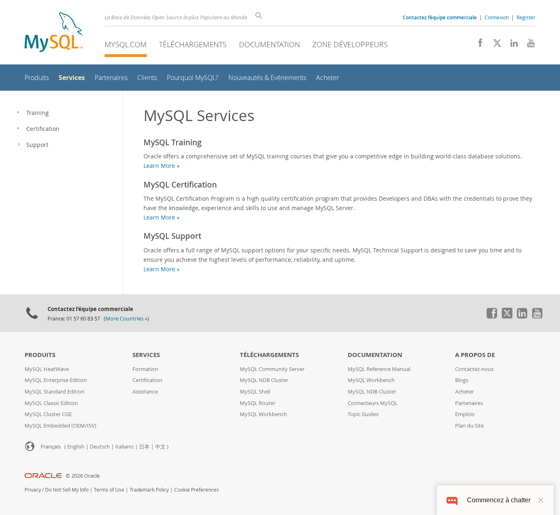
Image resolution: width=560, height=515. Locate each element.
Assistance (145, 391)
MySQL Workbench (263, 414)
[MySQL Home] (53, 33)
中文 (160, 446)
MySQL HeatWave (47, 369)
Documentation (269, 44)
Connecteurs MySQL (373, 403)
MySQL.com (126, 44)
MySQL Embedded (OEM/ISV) (60, 425)
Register (526, 17)
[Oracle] (43, 475)
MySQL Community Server (272, 369)
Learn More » (161, 165)
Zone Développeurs (350, 44)
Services (146, 354)
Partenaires (469, 403)
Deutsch (100, 446)
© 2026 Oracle (83, 475)
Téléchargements (193, 44)
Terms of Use (109, 490)
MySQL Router (257, 403)
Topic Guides (363, 414)
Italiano (124, 446)
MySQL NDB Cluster (264, 380)
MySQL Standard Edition (54, 391)
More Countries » (126, 318)
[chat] (452, 500)
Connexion (497, 17)
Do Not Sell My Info (67, 490)
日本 (144, 446)
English (75, 446)
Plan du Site (469, 425)
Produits (40, 354)
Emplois (464, 414)
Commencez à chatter (498, 500)
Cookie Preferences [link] (196, 490)
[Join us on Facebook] (477, 45)
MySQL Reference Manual (379, 369)
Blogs (461, 380)
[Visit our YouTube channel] (527, 45)
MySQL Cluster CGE (48, 414)
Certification (147, 380)
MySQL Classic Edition (51, 403)
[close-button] (540, 500)
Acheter (464, 391)
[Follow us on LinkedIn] (511, 45)
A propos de (475, 354)
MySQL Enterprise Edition (56, 380)
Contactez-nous (474, 369)
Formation (145, 369)
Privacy (33, 490)
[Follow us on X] (494, 45)
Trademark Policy (149, 490)
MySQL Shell (255, 391)
